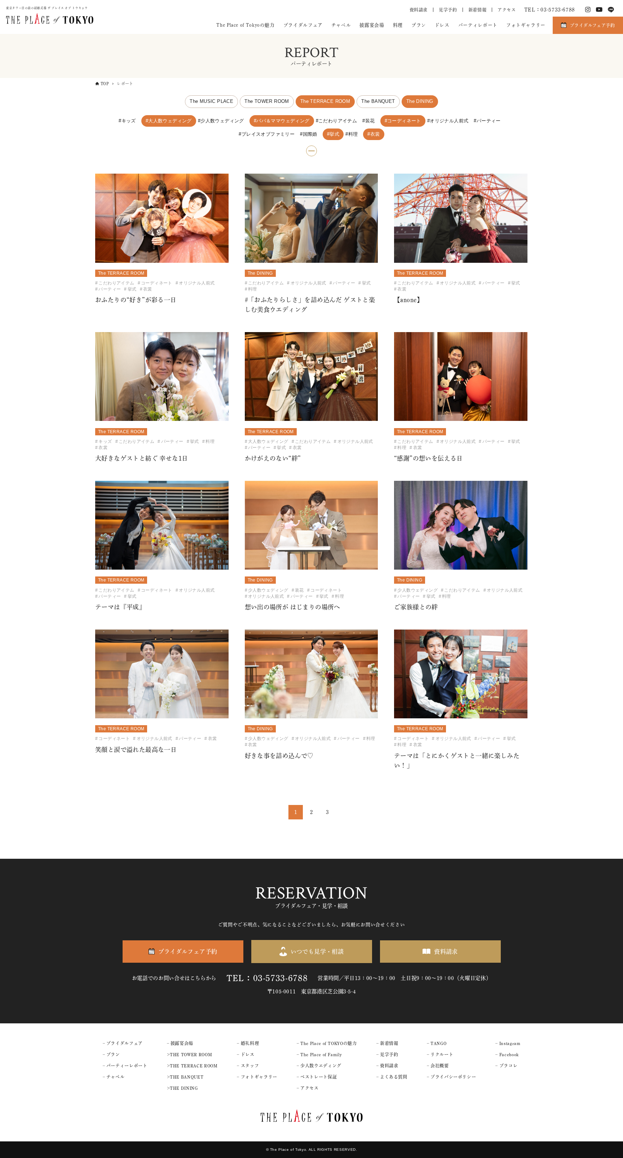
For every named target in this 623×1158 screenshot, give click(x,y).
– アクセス (308, 1088)
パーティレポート (478, 25)
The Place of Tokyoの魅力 (245, 25)
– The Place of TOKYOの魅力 (327, 1043)
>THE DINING (182, 1088)
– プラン (111, 1054)
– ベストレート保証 (317, 1077)
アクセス (507, 10)
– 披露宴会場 (180, 1043)
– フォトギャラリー (257, 1077)
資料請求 (419, 10)
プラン (418, 25)
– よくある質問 (391, 1077)
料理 (398, 25)
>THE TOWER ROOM (189, 1054)
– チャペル (114, 1077)
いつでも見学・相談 (317, 951)
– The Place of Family (319, 1054)
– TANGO (436, 1043)
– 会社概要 (438, 1065)
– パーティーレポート (125, 1065)
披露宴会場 (371, 25)
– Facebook (506, 1054)
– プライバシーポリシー (451, 1077)
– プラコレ (506, 1065)
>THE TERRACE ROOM (192, 1065)
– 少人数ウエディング (319, 1065)
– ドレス (245, 1054)
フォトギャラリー (525, 25)
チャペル (341, 25)
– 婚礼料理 (248, 1043)
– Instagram (507, 1043)
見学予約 (448, 10)
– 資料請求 (387, 1065)
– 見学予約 (387, 1054)
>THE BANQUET (185, 1077)
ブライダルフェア (303, 25)
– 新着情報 (387, 1043)
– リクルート (440, 1054)
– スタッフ (248, 1065)
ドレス (442, 25)
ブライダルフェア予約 (592, 25)
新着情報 (477, 10)
